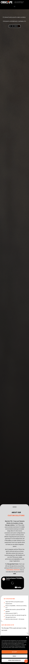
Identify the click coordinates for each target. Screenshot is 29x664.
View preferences (14, 660)
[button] (26, 637)
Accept (14, 652)
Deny (14, 656)
